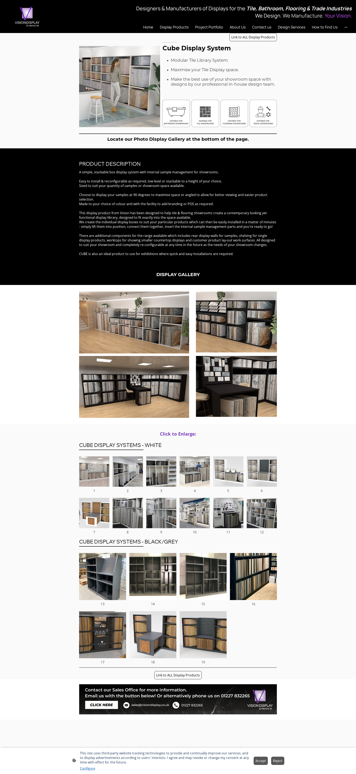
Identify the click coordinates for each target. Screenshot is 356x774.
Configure (87, 768)
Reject (277, 761)
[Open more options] (346, 27)
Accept (260, 761)
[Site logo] (27, 16)
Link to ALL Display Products (253, 37)
